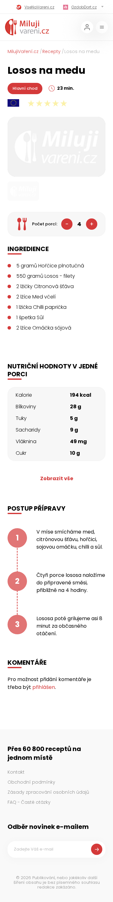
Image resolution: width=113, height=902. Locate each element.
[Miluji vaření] (27, 27)
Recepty (51, 51)
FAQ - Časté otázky (29, 802)
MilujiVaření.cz (23, 51)
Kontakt (16, 772)
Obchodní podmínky (31, 782)
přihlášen (43, 687)
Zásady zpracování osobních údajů (48, 792)
